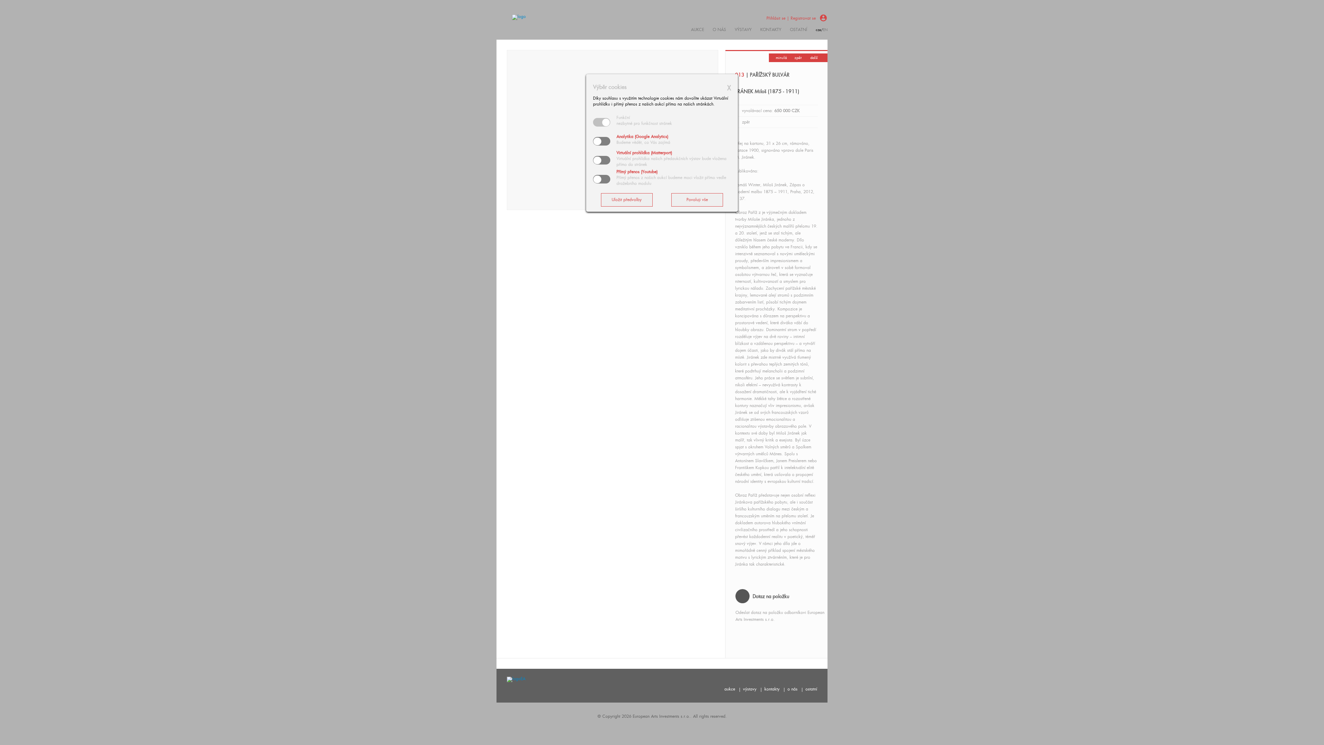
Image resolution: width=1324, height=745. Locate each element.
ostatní (798, 29)
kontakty (770, 29)
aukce (729, 689)
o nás (793, 689)
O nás (719, 29)
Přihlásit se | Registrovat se (791, 18)
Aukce (697, 29)
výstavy (743, 29)
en (825, 30)
